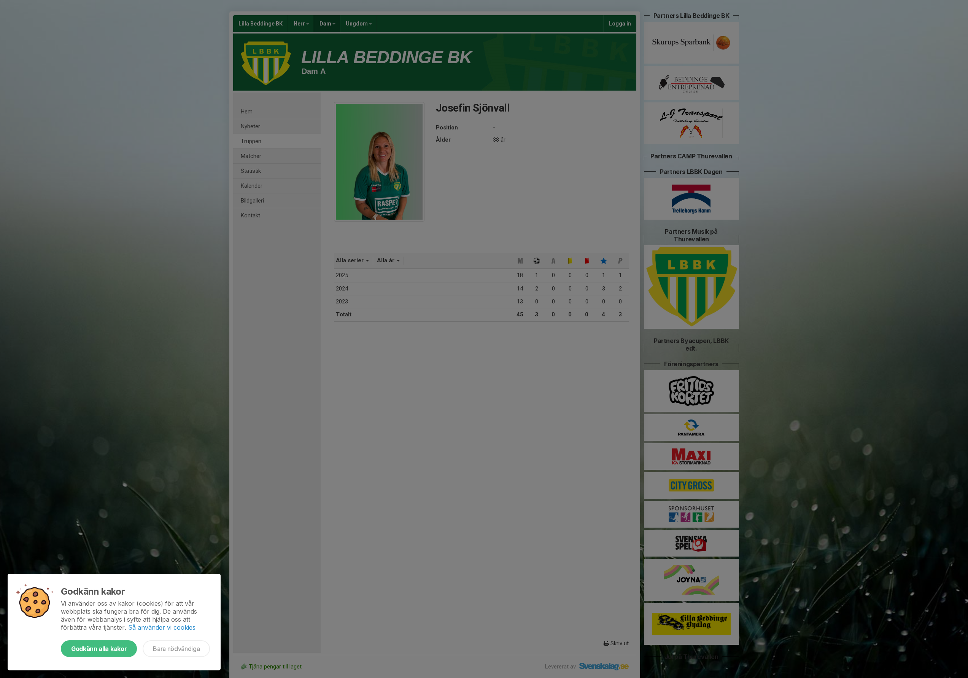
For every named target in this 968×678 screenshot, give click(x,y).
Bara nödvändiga (176, 648)
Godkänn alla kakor (99, 648)
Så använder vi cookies (162, 627)
